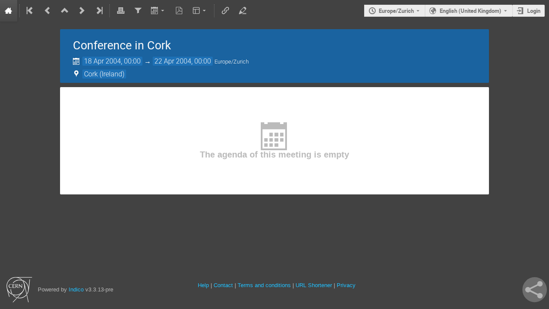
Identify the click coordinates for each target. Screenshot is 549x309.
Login (533, 11)
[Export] (158, 10)
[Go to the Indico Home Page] (8, 10)
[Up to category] (64, 10)
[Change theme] (200, 10)
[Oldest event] (30, 10)
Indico (76, 289)
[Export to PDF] (179, 10)
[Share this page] (534, 290)
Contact (223, 285)
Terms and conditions (264, 285)
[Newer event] (81, 10)
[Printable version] (120, 10)
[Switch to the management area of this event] (242, 10)
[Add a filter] (137, 10)
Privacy (346, 285)
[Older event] (47, 10)
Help (203, 285)
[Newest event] (98, 10)
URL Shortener (314, 285)
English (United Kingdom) (470, 11)
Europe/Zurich (396, 11)
